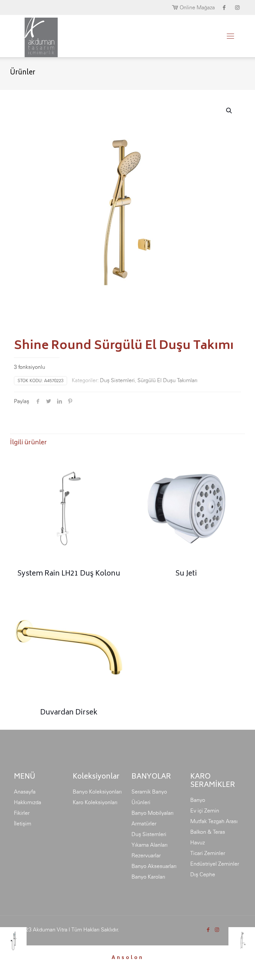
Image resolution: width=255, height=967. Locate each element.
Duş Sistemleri (117, 380)
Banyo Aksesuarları (154, 866)
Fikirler (22, 813)
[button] (229, 110)
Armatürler (143, 823)
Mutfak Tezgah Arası (214, 821)
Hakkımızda (27, 802)
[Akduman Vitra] (36, 36)
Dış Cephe (202, 874)
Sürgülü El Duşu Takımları (167, 380)
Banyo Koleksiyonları (97, 792)
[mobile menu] (230, 36)
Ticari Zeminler (207, 853)
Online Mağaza (197, 7)
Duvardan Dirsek (68, 713)
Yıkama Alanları (149, 845)
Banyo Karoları (148, 877)
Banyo (197, 800)
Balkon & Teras (207, 832)
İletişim (22, 823)
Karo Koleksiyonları (95, 802)
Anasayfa (25, 792)
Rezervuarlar (146, 855)
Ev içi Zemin (204, 810)
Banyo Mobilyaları (152, 813)
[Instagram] (216, 929)
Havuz (197, 842)
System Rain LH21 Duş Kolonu (68, 574)
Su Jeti (186, 574)
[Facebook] (208, 929)
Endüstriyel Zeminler (214, 864)
